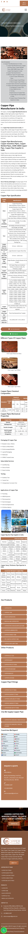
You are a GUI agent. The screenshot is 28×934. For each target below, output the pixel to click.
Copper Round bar (9, 669)
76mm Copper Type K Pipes (17, 82)
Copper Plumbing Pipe (11, 630)
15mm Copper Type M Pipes (17, 80)
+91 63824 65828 (8, 788)
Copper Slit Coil (9, 655)
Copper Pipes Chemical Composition (16, 83)
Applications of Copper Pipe (17, 92)
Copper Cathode (9, 678)
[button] (26, 10)
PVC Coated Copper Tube (11, 639)
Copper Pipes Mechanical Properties (16, 85)
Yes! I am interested (14, 329)
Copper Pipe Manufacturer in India (13, 64)
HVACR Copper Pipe (9, 617)
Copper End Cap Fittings (11, 707)
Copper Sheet (8, 660)
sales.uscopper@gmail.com (11, 793)
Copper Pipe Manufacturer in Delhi (14, 720)
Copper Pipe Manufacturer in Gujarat (13, 725)
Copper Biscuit (8, 673)
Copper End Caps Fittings (8, 880)
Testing (12, 91)
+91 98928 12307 (8, 785)
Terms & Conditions (19, 931)
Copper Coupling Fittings (12, 699)
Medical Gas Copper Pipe (11, 621)
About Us (14, 863)
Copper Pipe (4, 122)
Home (2, 26)
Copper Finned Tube (10, 634)
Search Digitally (20, 928)
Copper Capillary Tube (11, 643)
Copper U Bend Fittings (11, 703)
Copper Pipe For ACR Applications (14, 626)
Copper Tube (8, 612)
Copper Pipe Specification (14, 73)
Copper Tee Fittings (10, 690)
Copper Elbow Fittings (11, 694)
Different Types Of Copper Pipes (15, 74)
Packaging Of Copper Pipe (17, 87)
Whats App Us (15, 334)
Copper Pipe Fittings (10, 664)
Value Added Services (15, 89)
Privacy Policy (9, 931)
